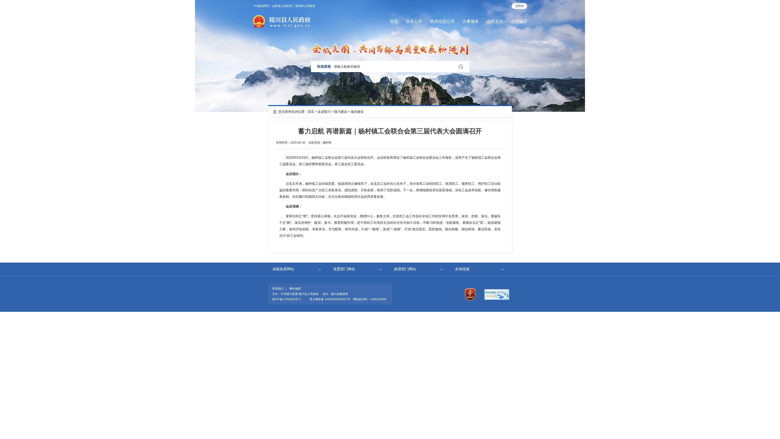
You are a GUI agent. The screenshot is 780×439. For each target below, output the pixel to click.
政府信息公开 (442, 21)
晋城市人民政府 (305, 6)
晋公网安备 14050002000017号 (330, 299)
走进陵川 (519, 21)
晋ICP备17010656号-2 (286, 299)
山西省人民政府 (282, 6)
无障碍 (519, 6)
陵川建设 (340, 111)
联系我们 (278, 288)
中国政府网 (261, 6)
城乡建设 (357, 111)
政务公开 (414, 21)
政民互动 (495, 21)
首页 (394, 21)
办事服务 (471, 21)
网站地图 (295, 288)
